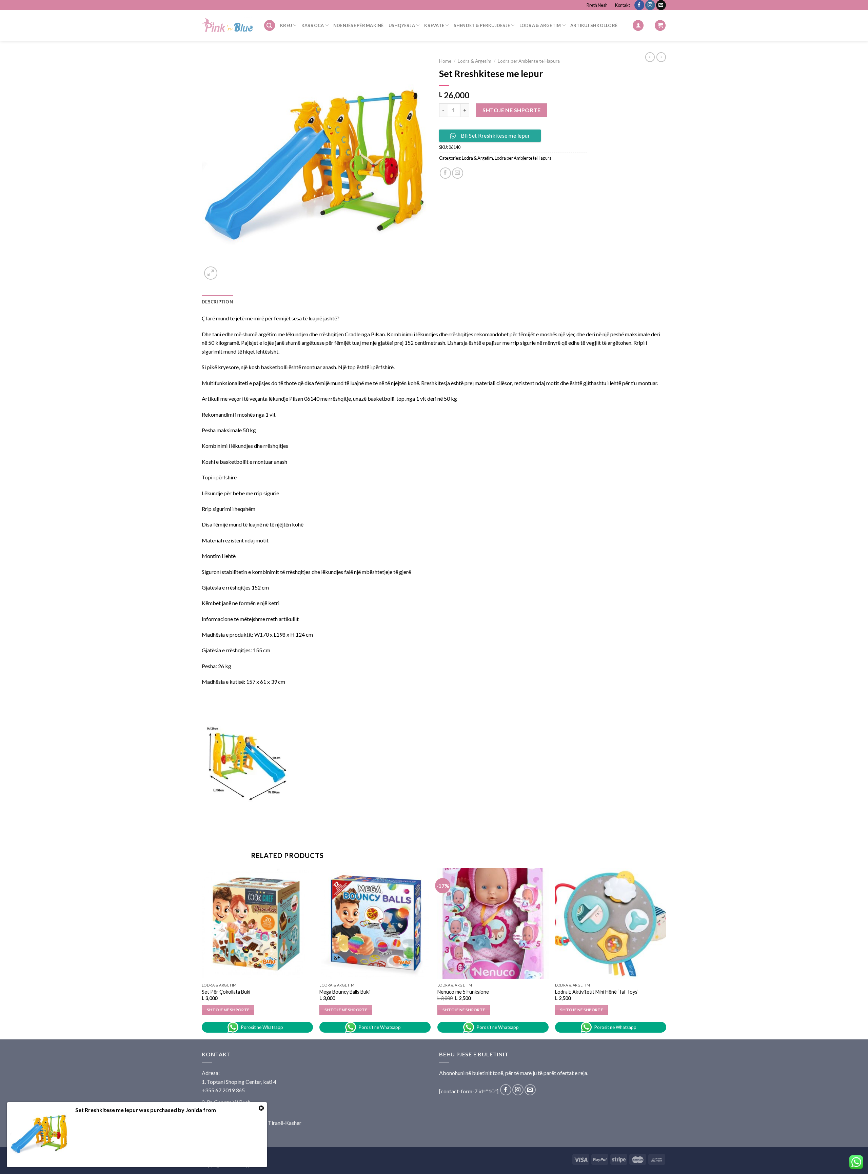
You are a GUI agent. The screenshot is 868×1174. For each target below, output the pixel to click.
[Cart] (660, 25)
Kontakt (622, 5)
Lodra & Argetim (540, 25)
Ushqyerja (402, 25)
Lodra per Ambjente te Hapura (529, 61)
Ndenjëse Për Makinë (358, 25)
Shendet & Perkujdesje (482, 25)
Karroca (312, 25)
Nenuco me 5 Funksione (463, 992)
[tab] (217, 302)
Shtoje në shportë (511, 110)
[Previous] (202, 952)
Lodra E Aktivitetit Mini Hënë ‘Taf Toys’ (596, 992)
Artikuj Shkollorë (593, 25)
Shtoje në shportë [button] (228, 1010)
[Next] (666, 952)
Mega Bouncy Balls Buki (344, 992)
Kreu (286, 25)
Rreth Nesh (597, 5)
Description (217, 301)
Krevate (434, 25)
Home (445, 61)
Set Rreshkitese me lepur (106, 1110)
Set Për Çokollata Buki (226, 992)
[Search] (269, 25)
